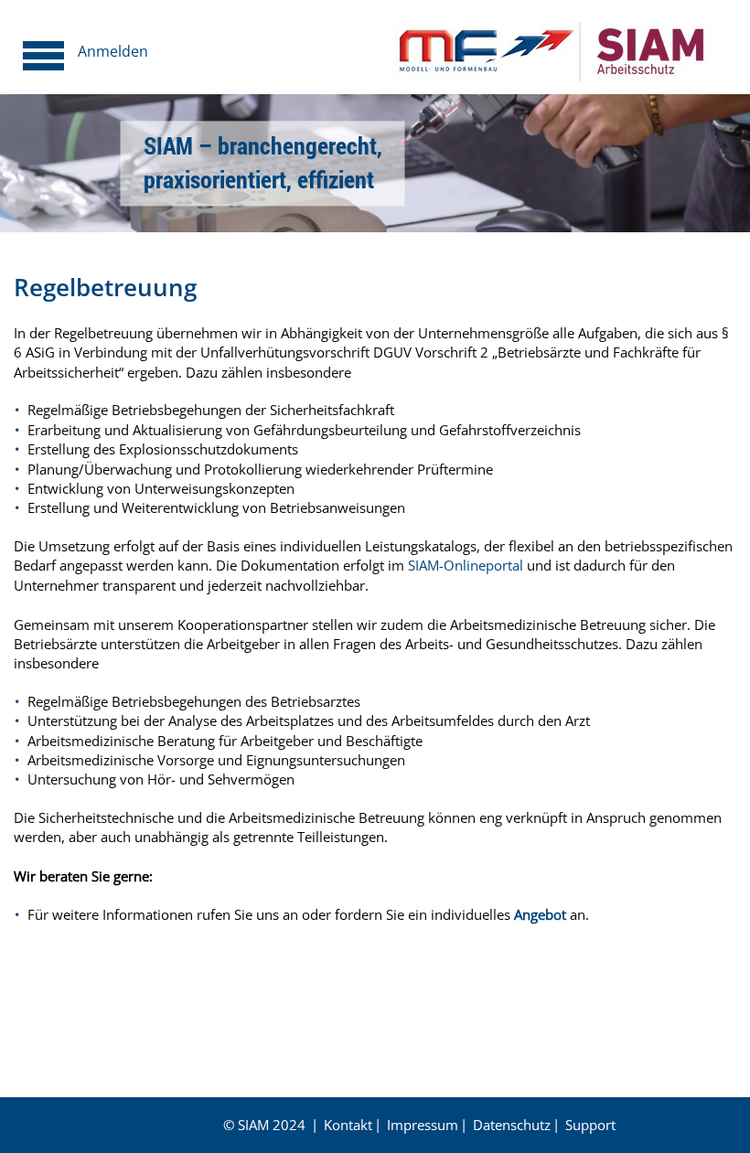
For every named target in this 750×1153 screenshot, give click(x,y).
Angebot (540, 914)
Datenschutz (512, 1125)
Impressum (422, 1125)
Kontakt (348, 1125)
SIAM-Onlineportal (465, 565)
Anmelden (113, 51)
